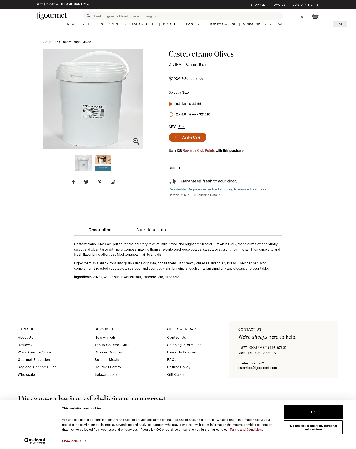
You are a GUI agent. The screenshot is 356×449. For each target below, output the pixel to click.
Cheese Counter (141, 24)
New (71, 24)
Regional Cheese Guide (37, 367)
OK (313, 411)
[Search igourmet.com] (87, 16)
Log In (301, 16)
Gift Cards (175, 374)
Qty (172, 126)
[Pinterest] (99, 182)
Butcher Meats (107, 360)
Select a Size (179, 92)
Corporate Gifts (306, 4)
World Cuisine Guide (35, 352)
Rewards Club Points (199, 150)
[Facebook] (73, 183)
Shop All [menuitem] (50, 42)
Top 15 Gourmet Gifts (112, 345)
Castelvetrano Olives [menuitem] (75, 42)
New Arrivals (105, 337)
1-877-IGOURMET (262, 347)
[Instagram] (113, 182)
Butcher (171, 24)
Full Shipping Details (205, 195)
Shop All (258, 4)
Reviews (25, 345)
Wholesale (26, 374)
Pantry (193, 24)
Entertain (108, 24)
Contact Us (176, 337)
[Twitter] (86, 182)
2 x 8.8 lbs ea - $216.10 (193, 114)
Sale (282, 24)
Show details (71, 441)
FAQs (172, 360)
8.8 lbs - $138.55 (188, 103)
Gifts (87, 24)
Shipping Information (184, 345)
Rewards (279, 4)
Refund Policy (178, 367)
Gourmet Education (34, 360)
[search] (187, 16)
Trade (340, 24)
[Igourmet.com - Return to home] (54, 16)
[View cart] (315, 16)
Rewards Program (182, 352)
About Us (25, 337)
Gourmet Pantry (108, 367)
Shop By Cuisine (222, 24)
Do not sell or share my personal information (313, 427)
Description (100, 230)
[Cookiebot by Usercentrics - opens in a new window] (35, 441)
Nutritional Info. (152, 230)
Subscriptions (257, 24)
